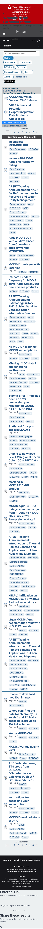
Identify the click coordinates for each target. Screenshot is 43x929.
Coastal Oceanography (21, 436)
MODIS (13, 153)
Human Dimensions (19, 216)
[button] (7, 131)
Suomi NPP (15, 224)
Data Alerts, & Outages (13, 91)
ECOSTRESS (16, 574)
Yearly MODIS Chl (20, 733)
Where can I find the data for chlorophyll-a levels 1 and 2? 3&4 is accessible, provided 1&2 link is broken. (23, 717)
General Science (18, 212)
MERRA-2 (14, 333)
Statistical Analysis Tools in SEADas (21, 428)
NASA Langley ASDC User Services (25, 869)
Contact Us (21, 876)
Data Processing (18, 149)
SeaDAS (33, 272)
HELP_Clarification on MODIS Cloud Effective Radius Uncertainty (24, 599)
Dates (27, 72)
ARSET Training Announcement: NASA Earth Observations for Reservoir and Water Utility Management (24, 193)
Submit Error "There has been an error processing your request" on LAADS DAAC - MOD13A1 (24, 402)
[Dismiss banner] (34, 7)
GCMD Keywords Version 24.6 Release (23, 98)
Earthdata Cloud (17, 173)
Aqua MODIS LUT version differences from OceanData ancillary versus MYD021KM (22, 244)
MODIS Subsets (27, 440)
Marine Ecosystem (18, 444)
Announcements (17, 204)
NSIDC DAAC (16, 220)
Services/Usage (11, 72)
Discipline (24, 62)
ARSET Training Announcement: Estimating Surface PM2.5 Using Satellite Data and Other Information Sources (23, 305)
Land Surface (28, 586)
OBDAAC (14, 177)
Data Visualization (18, 668)
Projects (20, 67)
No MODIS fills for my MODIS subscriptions (23, 348)
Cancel (16, 911)
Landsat (13, 590)
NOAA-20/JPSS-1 (18, 382)
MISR (25, 333)
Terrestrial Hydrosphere (21, 228)
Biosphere (24, 492)
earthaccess (15, 390)
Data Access (33, 374)
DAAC (7, 67)
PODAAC (14, 181)
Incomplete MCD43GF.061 (18, 143)
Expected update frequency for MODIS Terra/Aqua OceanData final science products (24, 282)
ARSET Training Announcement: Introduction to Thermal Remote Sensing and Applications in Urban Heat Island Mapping (24, 545)
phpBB (14, 879)
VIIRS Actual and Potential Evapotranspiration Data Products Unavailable (21, 112)
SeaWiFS (14, 337)
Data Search (25, 354)
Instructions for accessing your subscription (19, 801)
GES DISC (15, 208)
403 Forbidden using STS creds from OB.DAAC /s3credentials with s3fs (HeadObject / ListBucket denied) (22, 771)
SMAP (29, 220)
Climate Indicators (18, 562)
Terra (26, 224)
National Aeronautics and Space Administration (22, 871)
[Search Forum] (37, 52)
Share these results (13, 126)
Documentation (31, 610)
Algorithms (24, 606)
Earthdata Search (18, 473)
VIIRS (12, 232)
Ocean (25, 177)
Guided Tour (17, 39)
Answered (9, 62)
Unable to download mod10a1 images (22, 695)
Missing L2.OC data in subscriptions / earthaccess (23, 367)
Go (25, 911)
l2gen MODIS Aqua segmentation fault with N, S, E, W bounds (24, 623)
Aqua (30, 204)
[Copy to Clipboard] (1, 926)
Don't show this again (11, 34)
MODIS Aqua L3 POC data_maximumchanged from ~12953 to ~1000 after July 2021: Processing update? (25, 512)
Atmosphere (15, 321)
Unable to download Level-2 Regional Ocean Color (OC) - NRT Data (24, 457)
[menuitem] (36, 40)
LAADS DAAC (16, 421)
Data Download (17, 169)
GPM (25, 208)
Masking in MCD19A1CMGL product (19, 485)
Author (7, 77)
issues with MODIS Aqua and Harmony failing (21, 162)
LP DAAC (33, 149)
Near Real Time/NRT (20, 788)
